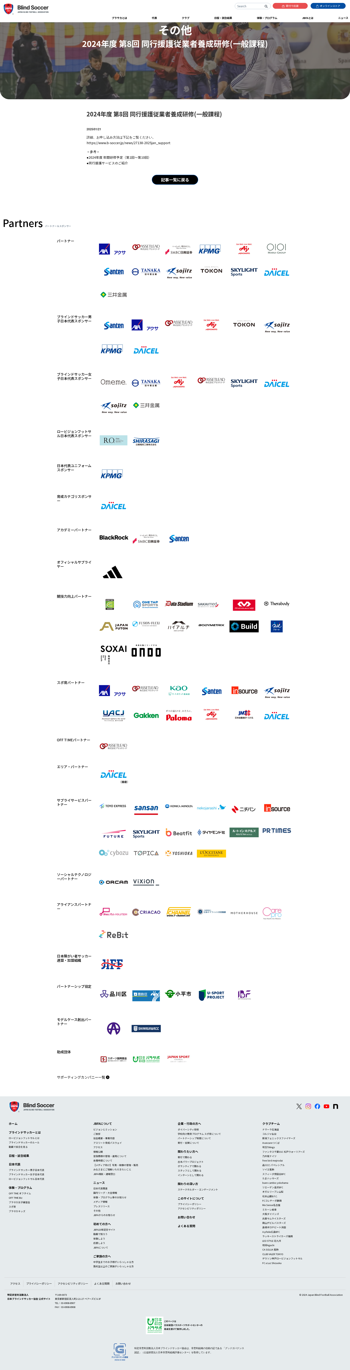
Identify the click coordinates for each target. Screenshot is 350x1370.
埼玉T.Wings (268, 1147)
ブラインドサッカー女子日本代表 (26, 1174)
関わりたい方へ (188, 1151)
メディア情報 (100, 1201)
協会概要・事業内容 (104, 1138)
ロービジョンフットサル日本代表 (26, 1179)
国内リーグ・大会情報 (105, 1192)
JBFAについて (102, 1123)
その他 (96, 1210)
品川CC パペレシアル (273, 1165)
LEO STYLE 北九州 (271, 1240)
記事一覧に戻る (175, 179)
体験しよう (99, 1238)
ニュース (99, 1182)
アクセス (98, 1147)
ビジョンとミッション (105, 1129)
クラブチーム (271, 1123)
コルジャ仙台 (269, 1134)
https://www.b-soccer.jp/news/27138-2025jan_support (128, 142)
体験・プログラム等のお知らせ (110, 1197)
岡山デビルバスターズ (274, 1223)
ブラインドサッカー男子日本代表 (26, 1170)
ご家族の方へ (102, 1256)
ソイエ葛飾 (268, 1169)
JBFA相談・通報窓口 (104, 1174)
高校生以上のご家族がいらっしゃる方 (113, 1266)
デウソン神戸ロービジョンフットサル (282, 1258)
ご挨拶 (96, 1134)
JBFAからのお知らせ (104, 1215)
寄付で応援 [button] (292, 6)
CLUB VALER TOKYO (272, 1254)
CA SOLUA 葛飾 (270, 1249)
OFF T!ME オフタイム (20, 1193)
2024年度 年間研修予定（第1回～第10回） (120, 157)
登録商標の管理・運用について (110, 1156)
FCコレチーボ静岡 (272, 1200)
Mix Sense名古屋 (271, 1205)
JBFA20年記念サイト (104, 1229)
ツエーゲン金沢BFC (272, 1187)
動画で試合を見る (18, 1147)
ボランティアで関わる (189, 1166)
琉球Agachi (268, 1245)
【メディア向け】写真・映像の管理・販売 (115, 1165)
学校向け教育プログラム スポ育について (199, 1134)
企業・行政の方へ (189, 1123)
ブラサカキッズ (17, 1211)
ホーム (13, 1123)
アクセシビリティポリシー (192, 1208)
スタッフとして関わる (189, 1170)
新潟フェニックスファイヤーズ (278, 1138)
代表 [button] (154, 18)
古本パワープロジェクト (191, 1161)
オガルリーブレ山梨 (272, 1191)
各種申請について (102, 1160)
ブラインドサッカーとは (25, 1132)
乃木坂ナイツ (269, 1156)
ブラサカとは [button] (119, 18)
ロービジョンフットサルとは (24, 1138)
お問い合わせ (186, 1217)
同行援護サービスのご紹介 (108, 163)
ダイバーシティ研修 (188, 1129)
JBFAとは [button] (307, 18)
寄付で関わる (185, 1157)
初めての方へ (102, 1224)
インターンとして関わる (191, 1175)
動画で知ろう (100, 1234)
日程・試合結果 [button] (223, 18)
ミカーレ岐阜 (269, 1209)
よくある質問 (186, 1226)
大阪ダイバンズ (270, 1214)
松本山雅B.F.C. (269, 1196)
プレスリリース (101, 1206)
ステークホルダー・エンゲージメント (198, 1189)
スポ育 (12, 1206)
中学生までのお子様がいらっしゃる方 (113, 1262)
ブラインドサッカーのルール (24, 1142)
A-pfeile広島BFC (271, 1232)
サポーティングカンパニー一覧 (81, 1077)
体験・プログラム (20, 1187)
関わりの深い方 (188, 1184)
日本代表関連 (100, 1188)
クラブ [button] (185, 18)
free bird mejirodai (272, 1160)
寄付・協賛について (188, 1142)
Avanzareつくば (271, 1142)
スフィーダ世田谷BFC (273, 1174)
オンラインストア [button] (329, 6)
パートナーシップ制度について (194, 1138)
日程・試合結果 (19, 1155)
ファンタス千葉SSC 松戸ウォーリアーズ (283, 1151)
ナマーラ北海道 (270, 1129)
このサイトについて (191, 1198)
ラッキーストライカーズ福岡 (277, 1236)
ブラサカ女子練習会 (19, 1202)
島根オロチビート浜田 (274, 1227)
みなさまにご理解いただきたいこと (112, 1169)
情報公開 (98, 1151)
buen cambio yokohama (275, 1182)
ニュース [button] (343, 18)
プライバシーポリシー (189, 1204)
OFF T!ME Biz (15, 1197)
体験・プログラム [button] (267, 18)
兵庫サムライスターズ (274, 1218)
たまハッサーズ (270, 1178)
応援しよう (99, 1243)
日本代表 (14, 1164)
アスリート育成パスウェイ (107, 1142)
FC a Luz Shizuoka (271, 1263)
